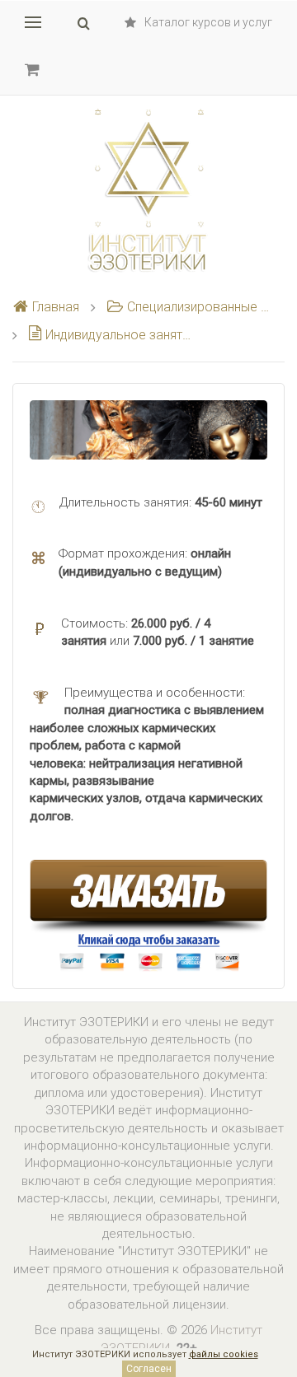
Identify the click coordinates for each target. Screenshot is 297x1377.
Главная (55, 307)
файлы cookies (223, 1354)
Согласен (149, 1369)
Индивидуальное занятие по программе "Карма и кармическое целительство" (119, 335)
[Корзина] (32, 69)
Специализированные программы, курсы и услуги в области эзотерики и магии (199, 307)
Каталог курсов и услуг (208, 22)
